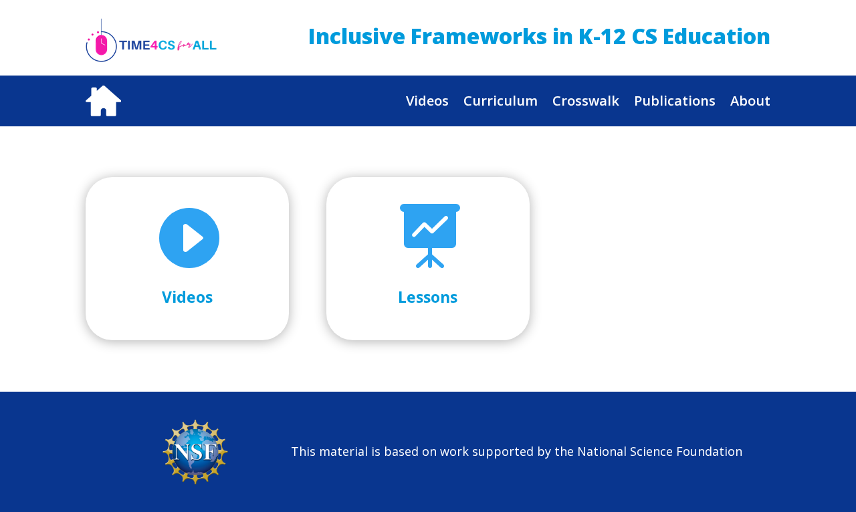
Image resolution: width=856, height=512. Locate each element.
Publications (675, 101)
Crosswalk (585, 101)
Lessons (427, 296)
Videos (427, 101)
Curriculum (500, 101)
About (750, 101)
